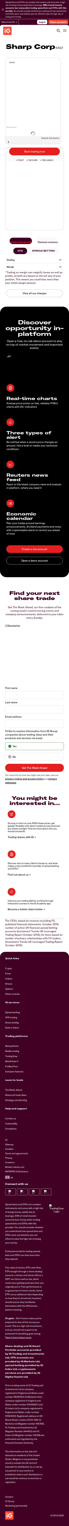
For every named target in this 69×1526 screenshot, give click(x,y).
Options (9, 988)
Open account (58, 22)
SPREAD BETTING (43, 250)
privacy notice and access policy (24, 778)
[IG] (7, 31)
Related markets (48, 242)
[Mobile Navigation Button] (64, 30)
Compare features (14, 1071)
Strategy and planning (16, 1100)
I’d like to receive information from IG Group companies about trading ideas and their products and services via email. (31, 734)
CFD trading (11, 1017)
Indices (8, 978)
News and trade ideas (15, 1095)
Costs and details (21, 242)
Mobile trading (12, 1051)
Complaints (11, 1128)
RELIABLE (48, 160)
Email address (13, 716)
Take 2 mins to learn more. (18, 1337)
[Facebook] (10, 1192)
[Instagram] (22, 1192)
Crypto (8, 968)
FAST (21, 160)
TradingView (11, 1056)
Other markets (12, 994)
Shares (8, 983)
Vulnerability (11, 1123)
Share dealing (12, 1022)
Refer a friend (12, 1027)
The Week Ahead (13, 1089)
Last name (11, 702)
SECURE (33, 160)
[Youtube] (34, 1192)
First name (11, 687)
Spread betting (12, 1012)
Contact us (10, 1118)
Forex (8, 973)
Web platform (12, 1046)
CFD (20, 250)
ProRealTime (11, 1066)
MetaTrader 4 (11, 1061)
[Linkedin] (46, 1192)
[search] (58, 30)
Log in (42, 22)
